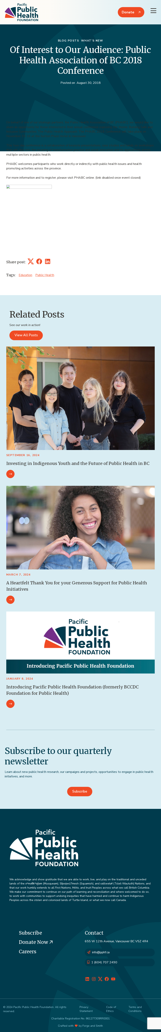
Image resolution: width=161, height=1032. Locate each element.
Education (25, 275)
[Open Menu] (153, 10)
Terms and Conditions (135, 1009)
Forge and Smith (92, 1026)
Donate (128, 12)
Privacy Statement (86, 1009)
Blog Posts (68, 40)
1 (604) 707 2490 (104, 962)
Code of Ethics (111, 1009)
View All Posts (26, 335)
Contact (94, 933)
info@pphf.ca (101, 952)
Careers (27, 952)
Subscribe (79, 791)
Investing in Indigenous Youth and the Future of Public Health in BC (77, 463)
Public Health (44, 275)
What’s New (92, 40)
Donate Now (34, 942)
